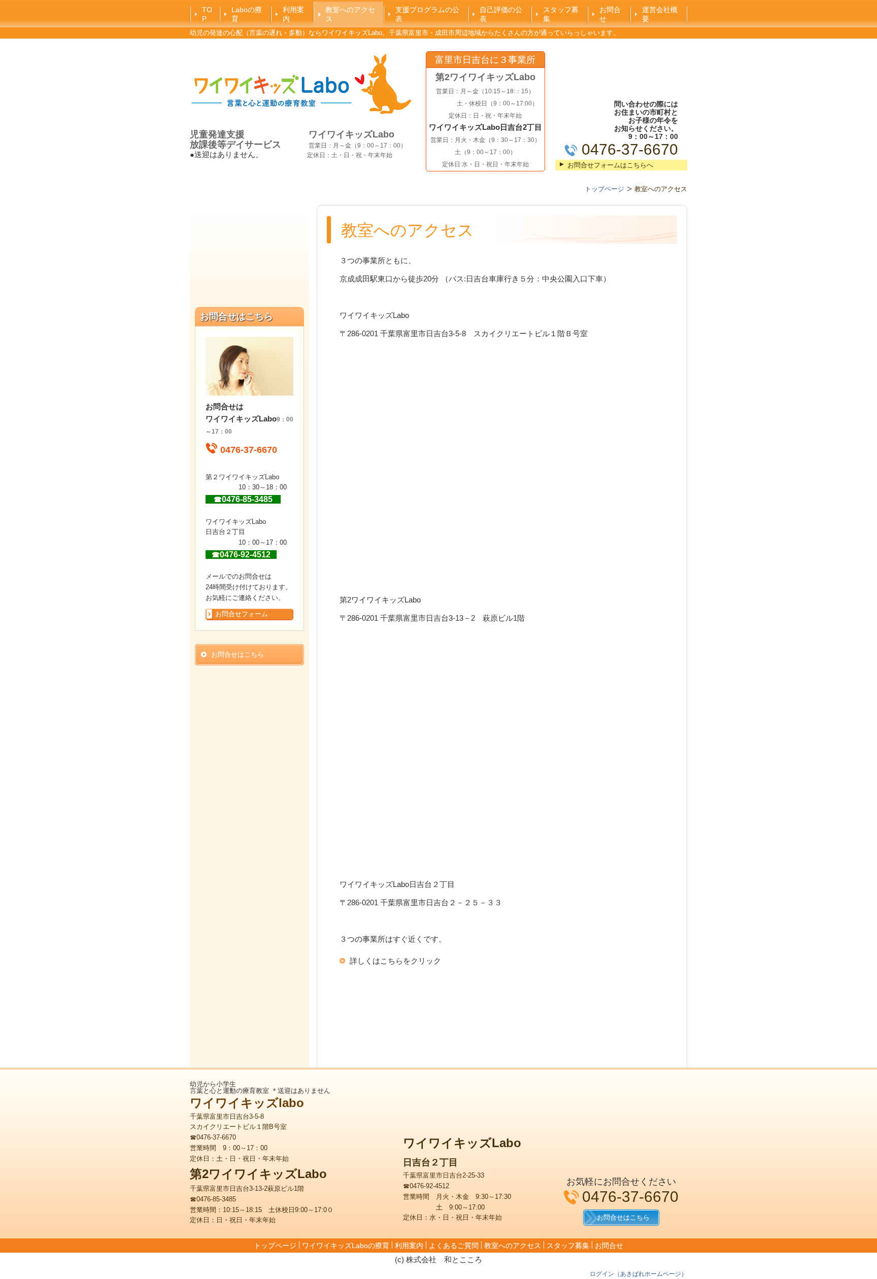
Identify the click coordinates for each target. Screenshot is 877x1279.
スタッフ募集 (561, 14)
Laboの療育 (246, 14)
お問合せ (610, 14)
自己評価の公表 (501, 14)
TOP (207, 14)
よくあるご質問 (454, 1245)
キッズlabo (272, 1103)
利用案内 (293, 14)
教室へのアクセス (350, 14)
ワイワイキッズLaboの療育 (345, 1245)
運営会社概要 (660, 14)
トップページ (275, 1245)
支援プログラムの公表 (427, 14)
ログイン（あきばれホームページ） (638, 1273)
